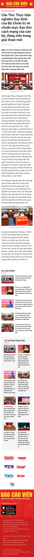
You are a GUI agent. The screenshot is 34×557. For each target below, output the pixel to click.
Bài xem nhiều (8, 271)
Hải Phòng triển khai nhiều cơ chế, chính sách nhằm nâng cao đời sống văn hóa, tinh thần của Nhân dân (23, 316)
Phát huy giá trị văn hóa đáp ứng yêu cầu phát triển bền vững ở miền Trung (23, 278)
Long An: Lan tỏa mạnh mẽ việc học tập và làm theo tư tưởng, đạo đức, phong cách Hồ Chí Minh (23, 411)
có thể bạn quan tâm (14, 340)
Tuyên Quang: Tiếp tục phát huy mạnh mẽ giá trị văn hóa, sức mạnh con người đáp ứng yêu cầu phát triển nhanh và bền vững (23, 304)
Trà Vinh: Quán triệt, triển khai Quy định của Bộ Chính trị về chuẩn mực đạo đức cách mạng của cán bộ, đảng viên (23, 328)
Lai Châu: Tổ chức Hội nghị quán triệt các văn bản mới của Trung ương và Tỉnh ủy (9, 436)
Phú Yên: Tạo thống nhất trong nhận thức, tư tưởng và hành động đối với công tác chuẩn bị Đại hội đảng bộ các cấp (23, 291)
